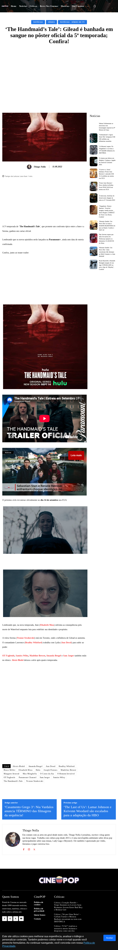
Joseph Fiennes (50, 770)
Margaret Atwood (11, 773)
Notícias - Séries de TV (72, 22)
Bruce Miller (9, 770)
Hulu (38, 770)
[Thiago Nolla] (29, 167)
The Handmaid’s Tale (13, 781)
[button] (95, 6)
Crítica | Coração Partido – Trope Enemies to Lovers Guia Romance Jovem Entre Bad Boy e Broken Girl (68, 906)
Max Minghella (30, 773)
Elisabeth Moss (47, 625)
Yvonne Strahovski (25, 638)
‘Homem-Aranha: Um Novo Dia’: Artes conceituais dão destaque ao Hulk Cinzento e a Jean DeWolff (107, 252)
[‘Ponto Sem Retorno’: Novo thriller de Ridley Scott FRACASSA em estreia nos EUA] (94, 186)
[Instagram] (29, 849)
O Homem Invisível (66, 773)
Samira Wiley (22, 656)
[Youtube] (21, 918)
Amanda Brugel (53, 656)
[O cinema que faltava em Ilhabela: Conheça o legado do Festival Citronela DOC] (94, 161)
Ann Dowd (66, 642)
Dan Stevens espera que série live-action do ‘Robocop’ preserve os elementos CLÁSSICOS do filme (106, 239)
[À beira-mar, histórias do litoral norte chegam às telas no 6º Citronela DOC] (94, 198)
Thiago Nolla (40, 167)
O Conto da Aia (47, 773)
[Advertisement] (59, 70)
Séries (51, 22)
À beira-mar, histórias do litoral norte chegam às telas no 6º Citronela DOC (107, 198)
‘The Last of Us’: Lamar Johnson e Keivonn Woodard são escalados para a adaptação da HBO (87, 811)
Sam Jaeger (68, 656)
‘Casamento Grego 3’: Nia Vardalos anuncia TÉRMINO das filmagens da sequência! (28, 811)
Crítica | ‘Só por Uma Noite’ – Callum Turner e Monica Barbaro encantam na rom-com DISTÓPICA (68, 918)
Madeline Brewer (37, 656)
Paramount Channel (28, 777)
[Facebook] (23, 849)
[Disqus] (44, 718)
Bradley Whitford (33, 642)
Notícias (38, 22)
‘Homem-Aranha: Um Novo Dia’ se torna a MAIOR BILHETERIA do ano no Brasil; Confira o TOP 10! (107, 226)
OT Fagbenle (8, 656)
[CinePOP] (5, 6)
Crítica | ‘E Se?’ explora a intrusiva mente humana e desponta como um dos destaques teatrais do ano (65, 929)
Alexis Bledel (18, 660)
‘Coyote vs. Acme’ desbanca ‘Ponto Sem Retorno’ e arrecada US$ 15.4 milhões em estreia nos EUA (106, 174)
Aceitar (109, 938)
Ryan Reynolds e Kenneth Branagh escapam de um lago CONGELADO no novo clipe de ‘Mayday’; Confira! (107, 265)
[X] (34, 849)
